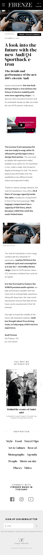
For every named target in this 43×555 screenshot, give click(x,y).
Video (28, 467)
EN (38, 3)
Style (9, 441)
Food (18, 441)
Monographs (16, 454)
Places (17, 467)
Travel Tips (31, 441)
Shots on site (28, 461)
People (12, 461)
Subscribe (39, 6)
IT (40, 3)
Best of (32, 447)
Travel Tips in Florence (29, 35)
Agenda (32, 454)
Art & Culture (16, 447)
